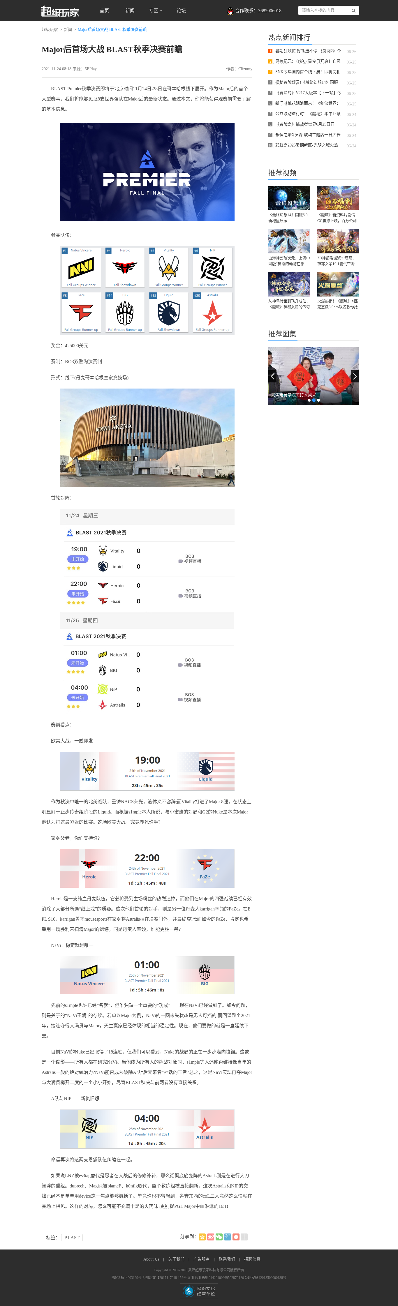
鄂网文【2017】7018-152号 (166, 1278)
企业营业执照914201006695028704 (214, 1278)
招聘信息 (252, 1259)
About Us (151, 1259)
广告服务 (202, 1259)
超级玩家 (50, 29)
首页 (104, 10)
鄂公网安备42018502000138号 (263, 1278)
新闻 (130, 10)
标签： (53, 1237)
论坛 (181, 10)
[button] (272, 376)
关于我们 (177, 1259)
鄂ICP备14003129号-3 (128, 1278)
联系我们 (227, 1259)
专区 (154, 10)
